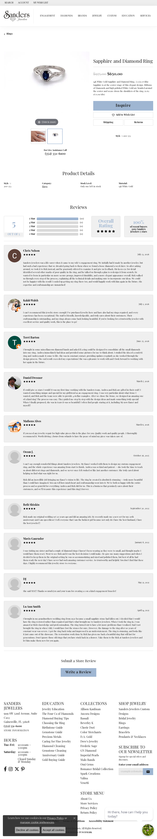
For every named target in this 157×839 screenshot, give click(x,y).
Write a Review (78, 672)
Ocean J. (28, 452)
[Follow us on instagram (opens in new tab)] (11, 769)
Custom (111, 16)
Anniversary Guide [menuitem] (53, 755)
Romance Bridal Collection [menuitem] (96, 769)
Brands (82, 16)
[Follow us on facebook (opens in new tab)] (5, 769)
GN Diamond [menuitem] (88, 751)
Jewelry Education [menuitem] (53, 709)
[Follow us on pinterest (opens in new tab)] (23, 769)
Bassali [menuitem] (84, 718)
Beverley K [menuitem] (86, 723)
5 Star (32, 219)
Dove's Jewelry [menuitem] (89, 741)
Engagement (47, 16)
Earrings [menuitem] (124, 727)
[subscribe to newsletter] (148, 771)
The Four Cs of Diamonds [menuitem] (58, 714)
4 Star (32, 223)
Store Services (89, 803)
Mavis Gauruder (33, 539)
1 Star (32, 234)
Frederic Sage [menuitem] (88, 746)
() (82, 219)
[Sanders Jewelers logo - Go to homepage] (18, 16)
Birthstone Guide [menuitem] (52, 727)
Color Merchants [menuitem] (90, 732)
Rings (10, 34)
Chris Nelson (31, 251)
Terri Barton (31, 337)
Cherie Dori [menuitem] (87, 727)
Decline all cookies (27, 830)
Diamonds (67, 16)
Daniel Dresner (33, 378)
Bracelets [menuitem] (124, 732)
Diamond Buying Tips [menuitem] (55, 718)
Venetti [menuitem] (84, 783)
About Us (86, 799)
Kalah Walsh (30, 300)
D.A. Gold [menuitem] (86, 737)
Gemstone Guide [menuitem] (52, 732)
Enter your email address (133, 765)
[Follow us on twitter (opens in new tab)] (17, 769)
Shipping (108, 122)
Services (145, 16)
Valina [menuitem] (84, 778)
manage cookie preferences (37, 822)
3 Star (32, 226)
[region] (46, 84)
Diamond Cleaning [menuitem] (53, 746)
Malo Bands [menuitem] (87, 760)
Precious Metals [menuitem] (51, 737)
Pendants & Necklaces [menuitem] (132, 737)
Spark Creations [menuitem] (90, 774)
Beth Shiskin (31, 505)
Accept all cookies (53, 830)
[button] (8, 3)
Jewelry (97, 16)
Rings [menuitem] (122, 723)
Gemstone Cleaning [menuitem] (54, 751)
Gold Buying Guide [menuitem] (53, 760)
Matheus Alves (32, 421)
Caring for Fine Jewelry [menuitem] (56, 741)
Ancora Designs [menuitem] (90, 714)
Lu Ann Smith (32, 607)
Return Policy (88, 813)
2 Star (32, 230)
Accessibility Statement (101, 821)
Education (128, 16)
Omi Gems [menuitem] (86, 764)
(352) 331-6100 (55, 154)
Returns (138, 122)
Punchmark (85, 833)
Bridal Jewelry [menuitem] (127, 718)
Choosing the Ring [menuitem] (53, 723)
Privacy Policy (88, 808)
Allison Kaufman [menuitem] (90, 709)
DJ (24, 579)
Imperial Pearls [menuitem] (89, 755)
